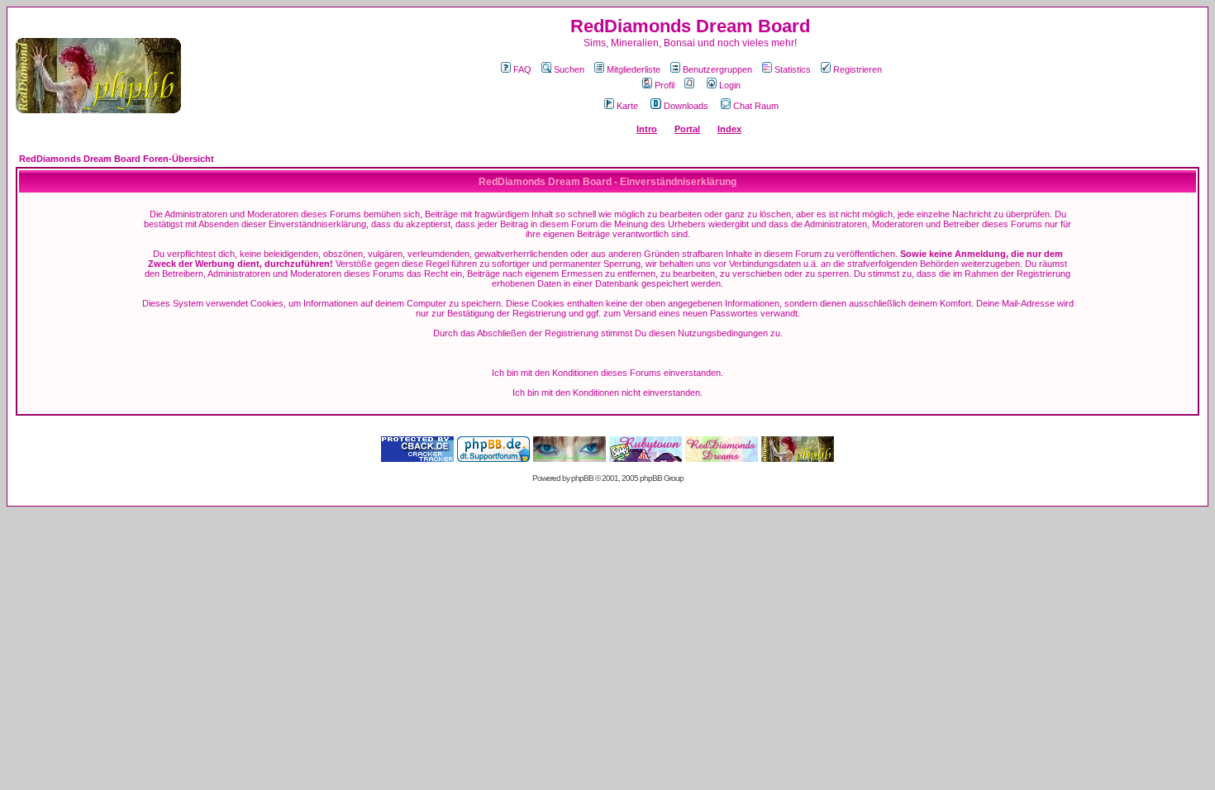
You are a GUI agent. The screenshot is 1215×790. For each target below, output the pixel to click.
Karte (627, 106)
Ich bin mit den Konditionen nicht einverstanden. (607, 392)
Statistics (792, 69)
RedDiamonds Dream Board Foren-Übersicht (116, 159)
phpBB (582, 478)
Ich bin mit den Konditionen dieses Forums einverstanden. (607, 373)
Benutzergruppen (717, 69)
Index (729, 129)
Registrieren (857, 69)
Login (730, 85)
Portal (687, 129)
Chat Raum (756, 106)
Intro (646, 129)
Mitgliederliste (633, 69)
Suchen (569, 69)
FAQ (522, 69)
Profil (664, 85)
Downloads (686, 106)
